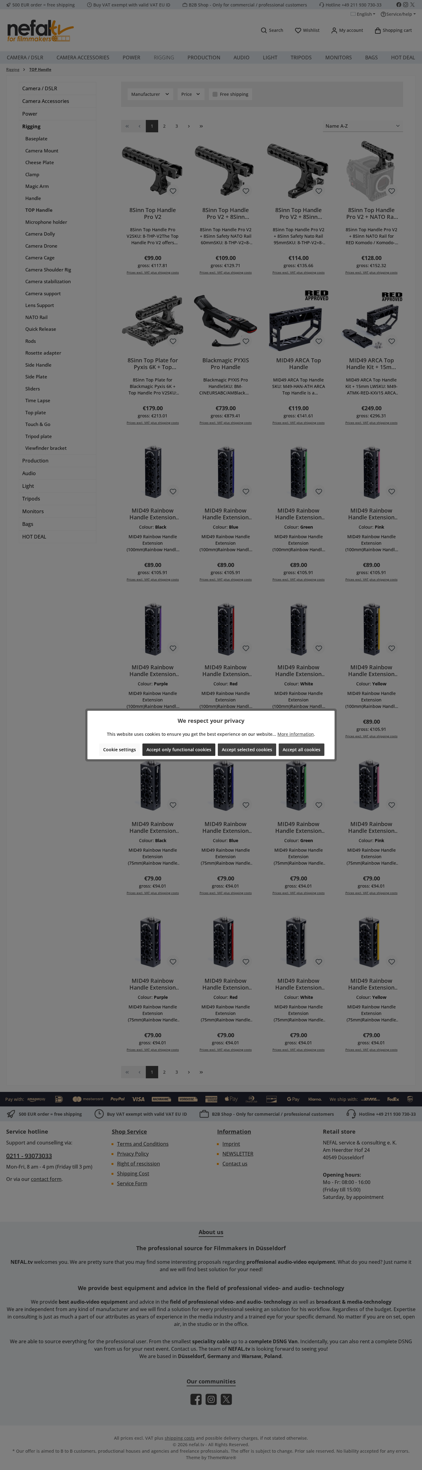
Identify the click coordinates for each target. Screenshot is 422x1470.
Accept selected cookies (247, 749)
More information (295, 734)
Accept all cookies (301, 749)
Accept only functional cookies (178, 749)
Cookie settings (119, 749)
